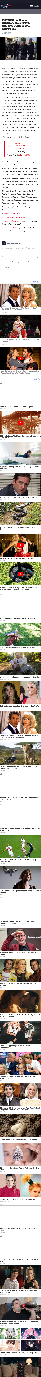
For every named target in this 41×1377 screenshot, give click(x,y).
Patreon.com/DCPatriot (12, 213)
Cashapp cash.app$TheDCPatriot (15, 217)
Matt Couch (7, 32)
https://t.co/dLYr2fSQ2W (16, 148)
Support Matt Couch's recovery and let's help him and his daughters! (20, 11)
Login (37, 257)
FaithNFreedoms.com (11, 221)
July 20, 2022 (25, 155)
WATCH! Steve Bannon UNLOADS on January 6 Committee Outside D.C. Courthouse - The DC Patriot (6, 6)
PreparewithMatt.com (11, 228)
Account (37, 6)
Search (35, 6)
